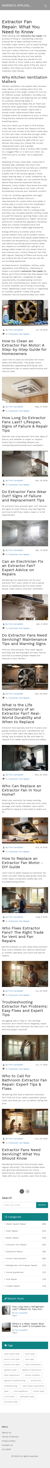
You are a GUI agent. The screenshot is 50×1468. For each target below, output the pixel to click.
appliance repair (10, 1370)
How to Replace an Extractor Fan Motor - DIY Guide (22, 862)
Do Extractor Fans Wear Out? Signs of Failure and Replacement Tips (24, 495)
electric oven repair (12, 1359)
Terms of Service (10, 1436)
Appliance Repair (14, 1251)
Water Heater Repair (16, 1224)
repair (6, 1391)
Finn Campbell (21, 1313)
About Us (6, 1432)
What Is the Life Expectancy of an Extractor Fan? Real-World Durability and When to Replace (21, 713)
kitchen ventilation (32, 1375)
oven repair (29, 1359)
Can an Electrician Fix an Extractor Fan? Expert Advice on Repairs (22, 567)
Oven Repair (12, 1231)
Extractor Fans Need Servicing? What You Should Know (21, 1154)
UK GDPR (6, 1449)
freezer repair (38, 1391)
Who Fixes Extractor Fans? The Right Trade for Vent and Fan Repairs (23, 934)
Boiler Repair (12, 1238)
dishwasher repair (27, 1397)
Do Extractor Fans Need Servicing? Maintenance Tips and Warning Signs (24, 639)
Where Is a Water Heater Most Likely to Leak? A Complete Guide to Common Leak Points (30, 1325)
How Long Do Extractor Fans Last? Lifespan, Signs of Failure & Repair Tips (25, 424)
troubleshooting (10, 1386)
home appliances (21, 1391)
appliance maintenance (31, 1370)
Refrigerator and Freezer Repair (21, 1265)
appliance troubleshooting (14, 1381)
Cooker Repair (13, 1286)
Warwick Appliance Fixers (20, 5)
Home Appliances (14, 1272)
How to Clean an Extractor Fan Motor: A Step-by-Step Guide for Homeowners (24, 347)
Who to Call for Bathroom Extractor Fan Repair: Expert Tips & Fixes (24, 1082)
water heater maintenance (33, 1386)
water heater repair (12, 1354)
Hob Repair (11, 1279)
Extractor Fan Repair (19, 334)
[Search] (45, 6)
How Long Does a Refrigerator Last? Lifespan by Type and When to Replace (28, 1308)
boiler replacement (12, 1375)
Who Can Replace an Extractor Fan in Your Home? (21, 790)
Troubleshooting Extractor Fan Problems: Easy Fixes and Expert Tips (25, 1008)
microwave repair (11, 1402)
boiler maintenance (33, 1364)
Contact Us (7, 1445)
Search (42, 1205)
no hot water (9, 1397)
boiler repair (30, 1354)
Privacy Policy (8, 1441)
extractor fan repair (12, 1364)
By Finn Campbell (14, 330)
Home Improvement (16, 1258)
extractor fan (36, 1381)
